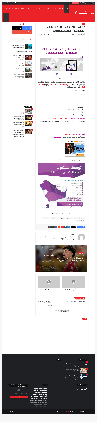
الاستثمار (61, 8)
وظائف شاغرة (34, 8)
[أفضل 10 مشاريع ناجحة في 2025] (28, 69)
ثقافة (22, 8)
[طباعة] (49, 227)
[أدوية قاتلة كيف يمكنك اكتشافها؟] (83, 370)
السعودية (75, 218)
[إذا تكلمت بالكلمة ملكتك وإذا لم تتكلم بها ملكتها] (28, 57)
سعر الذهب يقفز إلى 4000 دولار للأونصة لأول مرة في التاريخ (18, 124)
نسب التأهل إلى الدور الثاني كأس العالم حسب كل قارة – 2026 (57, 3)
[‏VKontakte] (55, 227)
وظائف (53, 218)
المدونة (11, 8)
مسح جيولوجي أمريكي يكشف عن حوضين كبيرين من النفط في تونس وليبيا (45, 302)
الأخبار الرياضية (81, 253)
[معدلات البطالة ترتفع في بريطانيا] (28, 111)
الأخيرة (22, 39)
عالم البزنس (54, 8)
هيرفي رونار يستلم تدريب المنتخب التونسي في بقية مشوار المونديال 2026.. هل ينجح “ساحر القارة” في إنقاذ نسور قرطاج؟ (71, 259)
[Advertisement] (61, 41)
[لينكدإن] (68, 227)
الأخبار (66, 8)
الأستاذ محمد (80, 34)
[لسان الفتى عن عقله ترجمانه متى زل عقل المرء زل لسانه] (28, 46)
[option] (61, 258)
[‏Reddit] (59, 227)
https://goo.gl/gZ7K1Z (60, 118)
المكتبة (17, 8)
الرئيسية (71, 8)
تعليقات (14, 39)
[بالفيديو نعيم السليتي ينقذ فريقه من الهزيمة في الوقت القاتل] (61, 305)
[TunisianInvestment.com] (84, 13)
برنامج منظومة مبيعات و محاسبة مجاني (24, 51)
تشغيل (68, 218)
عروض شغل (61, 218)
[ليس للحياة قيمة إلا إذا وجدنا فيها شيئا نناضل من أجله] (28, 75)
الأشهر (30, 39)
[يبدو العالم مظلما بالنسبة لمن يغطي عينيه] (28, 63)
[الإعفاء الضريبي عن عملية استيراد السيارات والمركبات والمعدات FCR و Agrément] (83, 376)
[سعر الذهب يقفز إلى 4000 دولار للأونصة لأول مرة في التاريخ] (28, 123)
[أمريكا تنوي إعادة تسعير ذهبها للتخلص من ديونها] (28, 117)
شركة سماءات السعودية (60, 85)
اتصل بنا (5, 8)
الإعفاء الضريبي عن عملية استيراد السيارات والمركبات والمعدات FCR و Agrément (72, 377)
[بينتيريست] (62, 227)
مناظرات (28, 8)
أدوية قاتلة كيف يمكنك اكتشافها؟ (72, 369)
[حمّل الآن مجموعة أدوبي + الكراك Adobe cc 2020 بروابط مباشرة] (83, 364)
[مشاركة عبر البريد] (52, 227)
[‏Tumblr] (65, 227)
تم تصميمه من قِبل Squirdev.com (61, 411)
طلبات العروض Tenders (44, 8)
